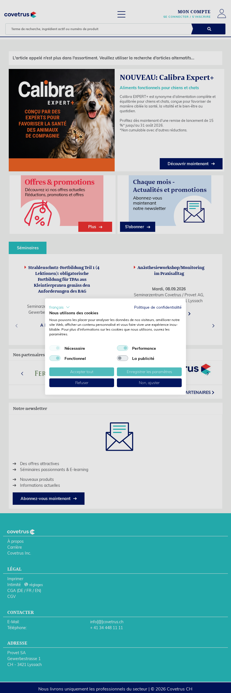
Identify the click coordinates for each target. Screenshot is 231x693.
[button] (59, 307)
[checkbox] (55, 348)
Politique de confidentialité (158, 306)
